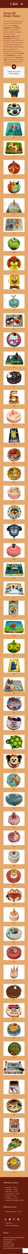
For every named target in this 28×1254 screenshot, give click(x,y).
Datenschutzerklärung (12, 1225)
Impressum (8, 1223)
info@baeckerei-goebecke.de (15, 1248)
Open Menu (21, 3)
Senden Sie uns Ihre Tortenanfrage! (14, 73)
